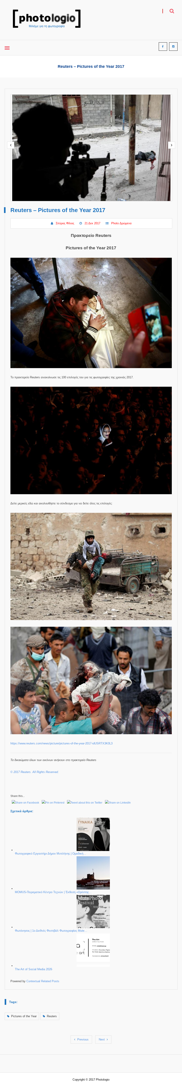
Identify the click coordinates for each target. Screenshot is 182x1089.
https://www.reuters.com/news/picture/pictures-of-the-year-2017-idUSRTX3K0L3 (61, 743)
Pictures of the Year (24, 1016)
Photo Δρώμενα (121, 223)
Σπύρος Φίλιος (65, 223)
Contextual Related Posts (42, 981)
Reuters (52, 1016)
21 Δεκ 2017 (92, 223)
